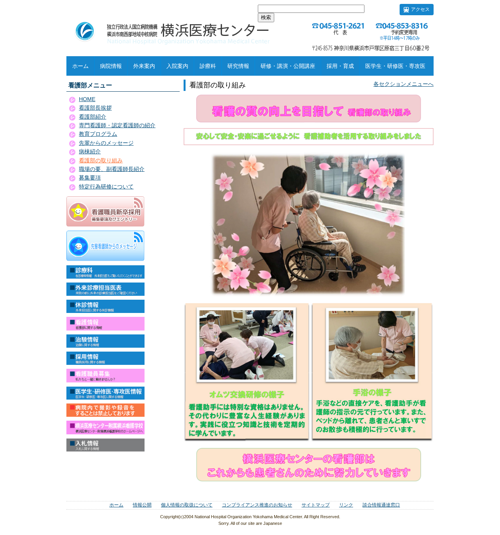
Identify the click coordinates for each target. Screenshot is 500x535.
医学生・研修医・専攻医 (395, 66)
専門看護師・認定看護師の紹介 (117, 125)
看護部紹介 (92, 117)
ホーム (80, 66)
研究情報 (238, 66)
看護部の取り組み (101, 160)
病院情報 (111, 66)
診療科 (208, 66)
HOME (87, 99)
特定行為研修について (106, 186)
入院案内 (177, 66)
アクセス (420, 9)
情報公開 (142, 505)
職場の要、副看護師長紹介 (112, 169)
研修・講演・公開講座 (288, 66)
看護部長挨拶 (95, 108)
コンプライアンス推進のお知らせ (257, 505)
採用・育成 (340, 66)
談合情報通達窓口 (381, 505)
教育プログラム (98, 134)
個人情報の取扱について (186, 505)
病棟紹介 (90, 151)
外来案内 (144, 66)
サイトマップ (316, 505)
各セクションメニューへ (403, 84)
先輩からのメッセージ (106, 143)
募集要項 (90, 177)
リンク (346, 505)
